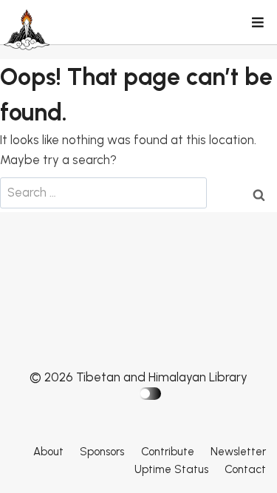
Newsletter (238, 451)
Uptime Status (171, 469)
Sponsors (102, 451)
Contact (245, 469)
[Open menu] (257, 23)
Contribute (167, 451)
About (48, 451)
